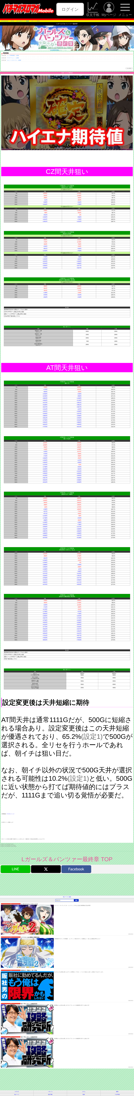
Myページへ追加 (67, 896)
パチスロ (17, 1091)
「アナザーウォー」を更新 (12, 57)
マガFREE (117, 1094)
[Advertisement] (46, 884)
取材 (84, 1094)
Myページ (109, 14)
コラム (83, 1091)
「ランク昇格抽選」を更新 (12, 55)
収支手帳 (92, 14)
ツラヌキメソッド (10, 813)
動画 (117, 1091)
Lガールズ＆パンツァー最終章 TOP (67, 859)
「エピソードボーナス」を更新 (13, 60)
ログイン (70, 9)
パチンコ (50, 1091)
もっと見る (129, 68)
